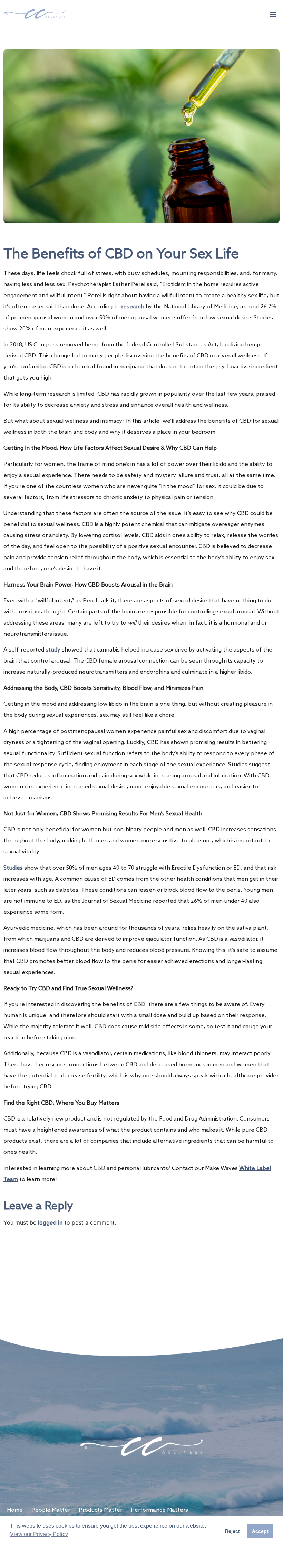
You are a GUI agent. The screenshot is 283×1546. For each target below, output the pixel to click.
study (53, 650)
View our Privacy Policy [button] (39, 1534)
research (132, 306)
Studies (13, 868)
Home (15, 1510)
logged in (50, 1222)
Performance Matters (159, 1510)
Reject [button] (232, 1531)
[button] (273, 14)
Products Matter (100, 1510)
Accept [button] (260, 1531)
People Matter (50, 1510)
